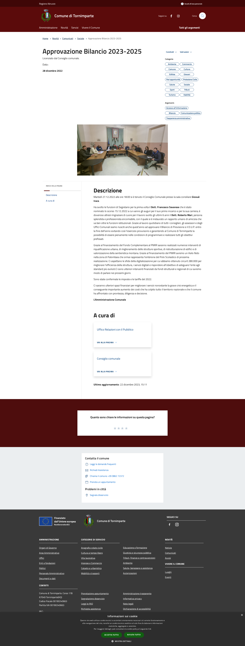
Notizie (168, 547)
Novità (55, 38)
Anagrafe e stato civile (92, 547)
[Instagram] (177, 16)
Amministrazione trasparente (137, 593)
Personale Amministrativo (51, 573)
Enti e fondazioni (47, 563)
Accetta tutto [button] (111, 635)
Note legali (128, 603)
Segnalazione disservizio (92, 598)
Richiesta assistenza (91, 609)
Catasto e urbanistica (91, 568)
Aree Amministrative (49, 553)
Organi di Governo (48, 547)
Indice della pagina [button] (54, 185)
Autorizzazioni (130, 573)
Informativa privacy (132, 598)
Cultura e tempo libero (92, 553)
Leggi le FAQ (87, 603)
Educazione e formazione (135, 547)
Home (45, 38)
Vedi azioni (184, 52)
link (149, 629)
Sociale (80, 38)
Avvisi (168, 558)
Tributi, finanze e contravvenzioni (139, 558)
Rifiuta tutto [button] (134, 635)
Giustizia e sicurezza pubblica (137, 552)
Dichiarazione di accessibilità (137, 609)
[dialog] (122, 629)
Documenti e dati (47, 578)
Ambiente (127, 563)
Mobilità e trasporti (90, 573)
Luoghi (168, 572)
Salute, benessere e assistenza (138, 568)
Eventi (168, 577)
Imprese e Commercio (91, 563)
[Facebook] (170, 16)
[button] (122, 641)
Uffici (41, 558)
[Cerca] (202, 15)
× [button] (242, 615)
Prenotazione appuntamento (95, 593)
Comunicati (67, 38)
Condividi (170, 52)
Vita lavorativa (88, 558)
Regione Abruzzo (47, 3)
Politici (42, 568)
